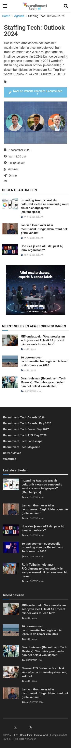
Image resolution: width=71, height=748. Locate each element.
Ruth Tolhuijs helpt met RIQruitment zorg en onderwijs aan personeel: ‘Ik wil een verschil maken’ (44, 570)
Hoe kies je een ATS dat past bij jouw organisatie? (42, 248)
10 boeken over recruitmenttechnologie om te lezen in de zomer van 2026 (44, 361)
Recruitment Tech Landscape (22, 441)
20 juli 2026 (29, 370)
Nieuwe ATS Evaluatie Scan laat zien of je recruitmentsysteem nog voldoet (44, 672)
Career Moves (12, 453)
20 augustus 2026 (34, 556)
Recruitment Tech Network (34, 735)
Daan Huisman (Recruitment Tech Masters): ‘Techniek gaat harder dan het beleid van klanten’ (43, 382)
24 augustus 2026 (34, 535)
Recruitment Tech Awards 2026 (24, 417)
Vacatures (9, 459)
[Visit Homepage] (35, 6)
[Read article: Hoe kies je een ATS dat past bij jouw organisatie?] (10, 249)
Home (6, 16)
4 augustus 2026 (32, 391)
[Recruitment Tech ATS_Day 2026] (35, 289)
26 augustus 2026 (34, 497)
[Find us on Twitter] (15, 727)
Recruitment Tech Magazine (21, 447)
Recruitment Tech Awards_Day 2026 (27, 423)
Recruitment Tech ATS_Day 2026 (25, 435)
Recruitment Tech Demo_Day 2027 (26, 429)
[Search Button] (66, 6)
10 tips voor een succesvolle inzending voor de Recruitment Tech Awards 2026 (42, 547)
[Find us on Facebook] (9, 727)
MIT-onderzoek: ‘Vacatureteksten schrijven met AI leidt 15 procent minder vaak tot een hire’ (43, 340)
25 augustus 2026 (34, 518)
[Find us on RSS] (31, 727)
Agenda (19, 16)
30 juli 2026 (29, 349)
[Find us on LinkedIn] (4, 727)
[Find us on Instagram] (20, 727)
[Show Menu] (5, 6)
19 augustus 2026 (34, 581)
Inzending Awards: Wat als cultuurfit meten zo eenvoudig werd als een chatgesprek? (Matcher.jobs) (45, 206)
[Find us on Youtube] (25, 727)
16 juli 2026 (30, 681)
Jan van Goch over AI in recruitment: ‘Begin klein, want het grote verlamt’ (44, 229)
